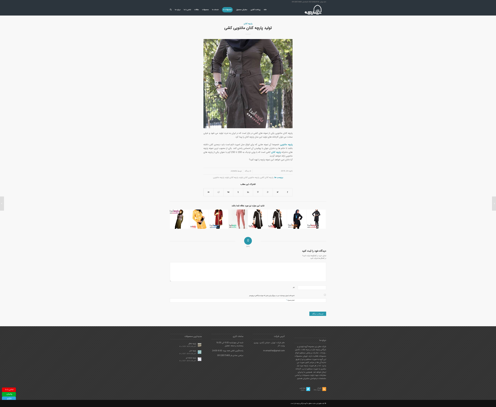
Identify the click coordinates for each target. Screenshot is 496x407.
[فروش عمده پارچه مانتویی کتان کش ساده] (257, 219)
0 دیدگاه (247, 171)
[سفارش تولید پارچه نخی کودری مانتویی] (277, 219)
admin (234, 171)
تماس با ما (9, 389)
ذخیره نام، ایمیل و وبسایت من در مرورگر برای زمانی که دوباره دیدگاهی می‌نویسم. (272, 296)
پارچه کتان (248, 23)
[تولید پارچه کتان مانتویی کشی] (248, 83)
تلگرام (9, 398)
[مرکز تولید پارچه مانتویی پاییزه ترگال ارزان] (296, 219)
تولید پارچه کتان (236, 177)
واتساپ (9, 394)
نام (294, 287)
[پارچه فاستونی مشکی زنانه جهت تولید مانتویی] (316, 219)
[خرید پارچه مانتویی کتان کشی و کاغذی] (198, 219)
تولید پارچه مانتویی (221, 177)
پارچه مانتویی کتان (251, 177)
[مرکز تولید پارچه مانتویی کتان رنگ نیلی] (218, 219)
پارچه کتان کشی (266, 177)
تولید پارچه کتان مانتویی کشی (248, 28)
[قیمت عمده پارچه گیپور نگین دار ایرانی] (494, 203)
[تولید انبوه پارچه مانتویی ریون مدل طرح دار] (179, 219)
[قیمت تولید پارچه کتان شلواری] (238, 219)
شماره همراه (290, 300)
